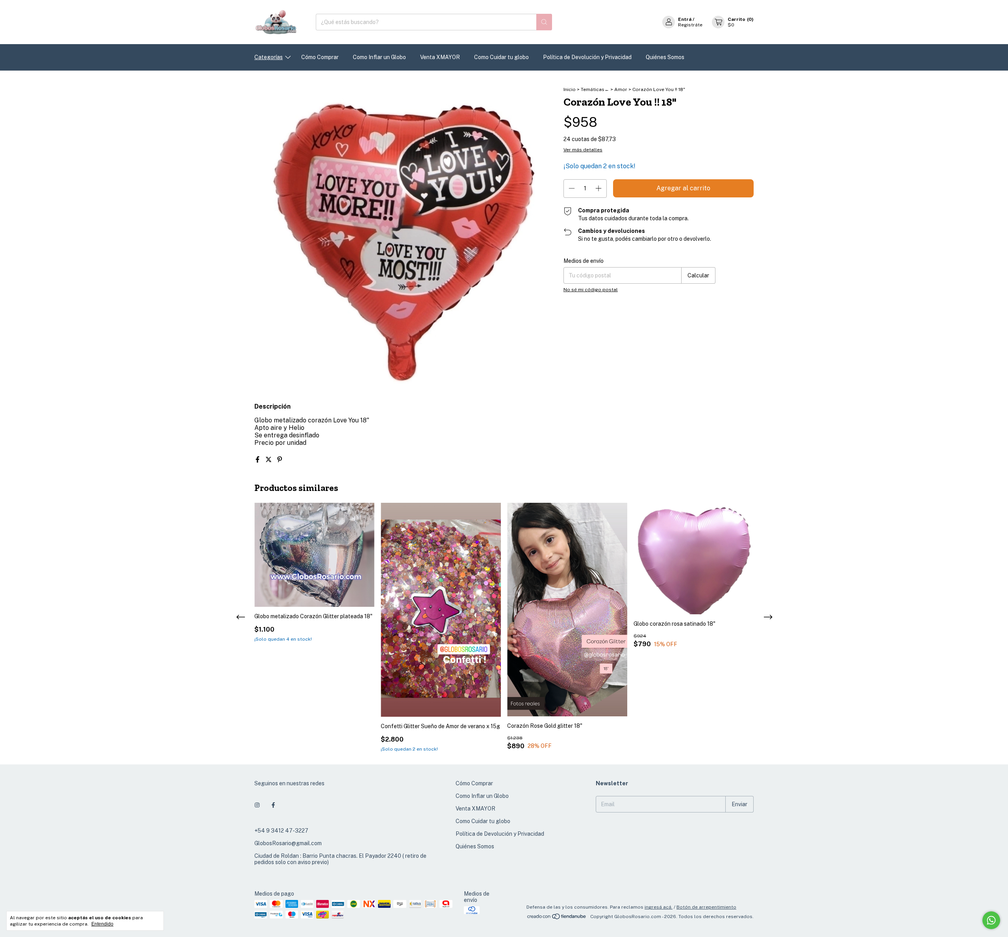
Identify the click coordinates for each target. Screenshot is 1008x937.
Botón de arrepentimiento (706, 907)
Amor (621, 89)
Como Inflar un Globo (379, 57)
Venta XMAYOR (440, 57)
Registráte (690, 25)
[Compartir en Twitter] (269, 459)
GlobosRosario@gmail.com (288, 843)
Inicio (569, 89)
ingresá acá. (659, 907)
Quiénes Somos (665, 57)
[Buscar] (544, 22)
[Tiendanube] (556, 918)
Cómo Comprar (320, 57)
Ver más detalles (582, 149)
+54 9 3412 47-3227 (281, 830)
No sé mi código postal (590, 289)
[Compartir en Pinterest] (279, 459)
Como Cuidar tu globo (501, 57)
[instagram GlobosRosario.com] (257, 805)
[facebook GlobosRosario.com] (273, 805)
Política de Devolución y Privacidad (587, 57)
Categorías (268, 57)
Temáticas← (595, 89)
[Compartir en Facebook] (258, 459)
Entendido (102, 924)
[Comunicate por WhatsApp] (991, 920)
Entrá (684, 19)
